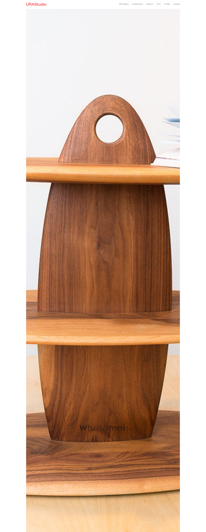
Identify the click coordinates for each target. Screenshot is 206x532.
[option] (103, 270)
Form (159, 4)
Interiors (149, 4)
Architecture (137, 4)
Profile (167, 4)
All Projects (124, 4)
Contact (176, 4)
